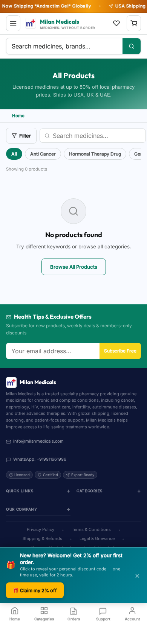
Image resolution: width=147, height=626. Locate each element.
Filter (25, 136)
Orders (73, 619)
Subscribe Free (120, 351)
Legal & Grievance (97, 538)
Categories (44, 619)
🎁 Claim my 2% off (35, 590)
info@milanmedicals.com (38, 441)
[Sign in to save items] (116, 23)
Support (103, 619)
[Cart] (134, 23)
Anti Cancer (43, 154)
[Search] (131, 46)
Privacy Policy (40, 529)
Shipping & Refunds (42, 538)
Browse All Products (73, 267)
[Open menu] (13, 23)
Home (14, 619)
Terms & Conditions (91, 529)
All (14, 154)
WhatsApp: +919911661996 (39, 459)
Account (132, 619)
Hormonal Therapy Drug (95, 154)
